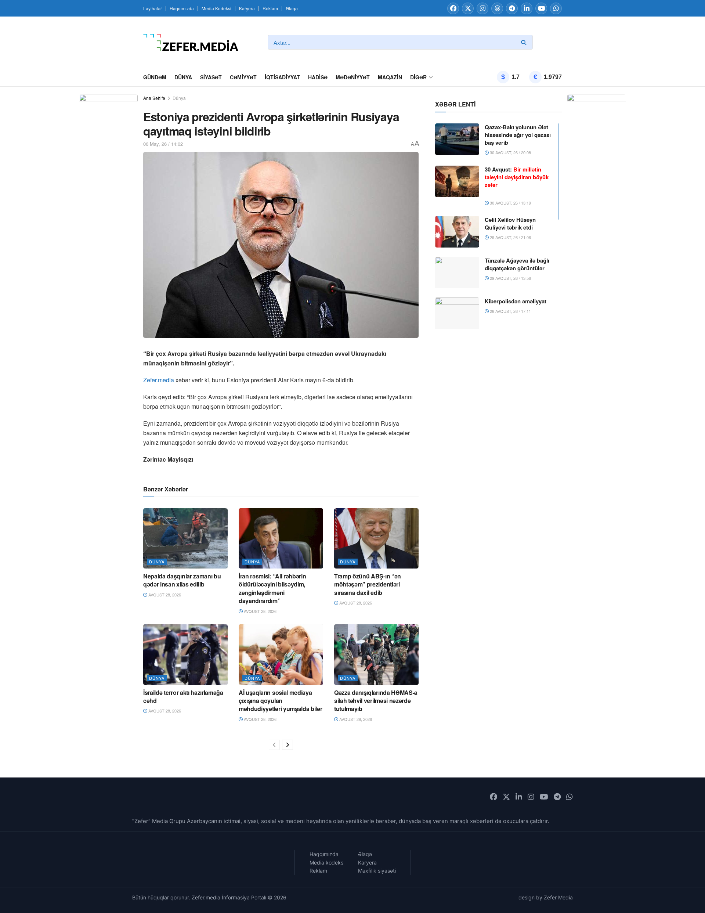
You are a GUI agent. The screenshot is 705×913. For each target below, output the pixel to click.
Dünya (183, 77)
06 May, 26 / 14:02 (163, 143)
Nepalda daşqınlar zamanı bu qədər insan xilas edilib (182, 580)
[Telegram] (512, 8)
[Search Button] (525, 42)
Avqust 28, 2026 (164, 595)
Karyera (247, 8)
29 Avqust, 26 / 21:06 (510, 237)
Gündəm (154, 77)
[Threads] (497, 8)
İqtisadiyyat (282, 77)
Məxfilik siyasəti (377, 870)
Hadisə (318, 77)
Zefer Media (558, 897)
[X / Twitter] (468, 8)
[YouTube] (541, 8)
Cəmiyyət (243, 77)
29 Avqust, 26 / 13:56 (510, 278)
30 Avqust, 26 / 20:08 (510, 152)
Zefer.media (158, 380)
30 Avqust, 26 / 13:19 (510, 203)
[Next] (287, 745)
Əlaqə (292, 8)
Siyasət (211, 77)
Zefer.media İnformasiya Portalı (229, 897)
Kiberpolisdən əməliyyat (515, 301)
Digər (418, 77)
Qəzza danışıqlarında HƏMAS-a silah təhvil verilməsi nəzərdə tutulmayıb (375, 700)
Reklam (270, 8)
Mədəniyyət (353, 77)
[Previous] (274, 745)
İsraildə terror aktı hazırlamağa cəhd (183, 696)
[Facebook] (453, 8)
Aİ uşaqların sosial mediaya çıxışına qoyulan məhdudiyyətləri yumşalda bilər (280, 700)
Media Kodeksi (216, 8)
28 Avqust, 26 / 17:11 (510, 311)
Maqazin (390, 77)
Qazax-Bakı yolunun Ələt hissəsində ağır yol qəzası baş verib (518, 135)
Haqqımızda (182, 8)
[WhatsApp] (556, 8)
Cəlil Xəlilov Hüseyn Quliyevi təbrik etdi (510, 223)
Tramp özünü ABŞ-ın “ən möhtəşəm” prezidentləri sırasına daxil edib (367, 584)
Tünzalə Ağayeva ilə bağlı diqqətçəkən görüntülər (517, 264)
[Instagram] (482, 8)
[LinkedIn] (526, 8)
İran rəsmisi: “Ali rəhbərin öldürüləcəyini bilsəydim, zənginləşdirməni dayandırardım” (272, 588)
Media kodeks (326, 862)
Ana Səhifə (154, 98)
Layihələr (152, 8)
